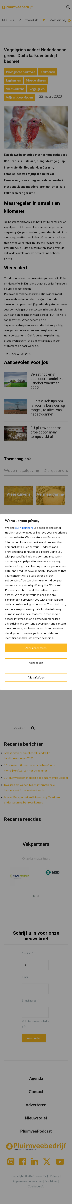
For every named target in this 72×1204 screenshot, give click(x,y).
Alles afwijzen (36, 677)
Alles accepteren (36, 648)
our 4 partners (24, 527)
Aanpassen (36, 662)
